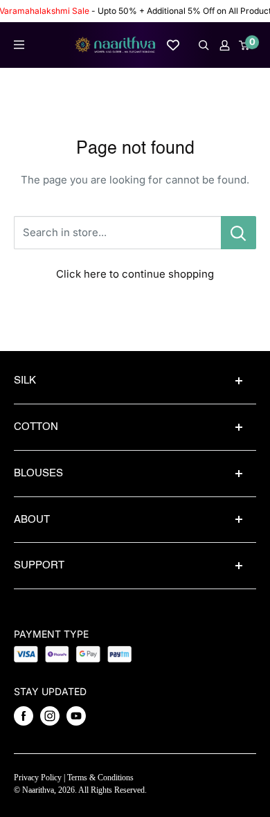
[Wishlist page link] (173, 45)
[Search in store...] (238, 232)
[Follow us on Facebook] (23, 716)
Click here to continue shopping (135, 273)
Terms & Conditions (100, 777)
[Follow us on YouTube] (76, 716)
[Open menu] (19, 44)
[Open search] (204, 45)
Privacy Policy (38, 777)
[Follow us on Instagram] (50, 716)
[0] (244, 45)
